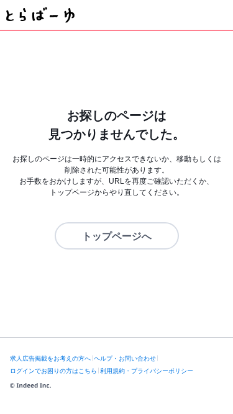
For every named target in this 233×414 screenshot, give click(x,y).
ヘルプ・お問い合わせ (125, 358)
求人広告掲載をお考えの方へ (50, 358)
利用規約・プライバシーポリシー (146, 370)
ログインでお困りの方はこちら (53, 370)
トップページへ (117, 236)
